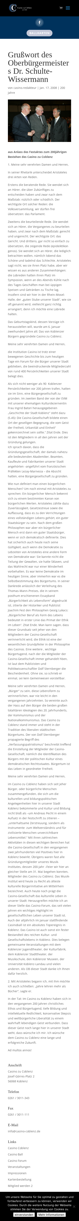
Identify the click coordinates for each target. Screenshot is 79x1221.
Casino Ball (15, 1154)
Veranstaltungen (19, 1167)
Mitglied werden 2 (20, 1186)
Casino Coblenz (18, 1148)
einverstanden (24, 1214)
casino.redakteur (25, 88)
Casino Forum (17, 1161)
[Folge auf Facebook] (39, 22)
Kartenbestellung (19, 1179)
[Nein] (74, 1206)
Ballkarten (39, 33)
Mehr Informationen (51, 1214)
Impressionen (17, 1173)
